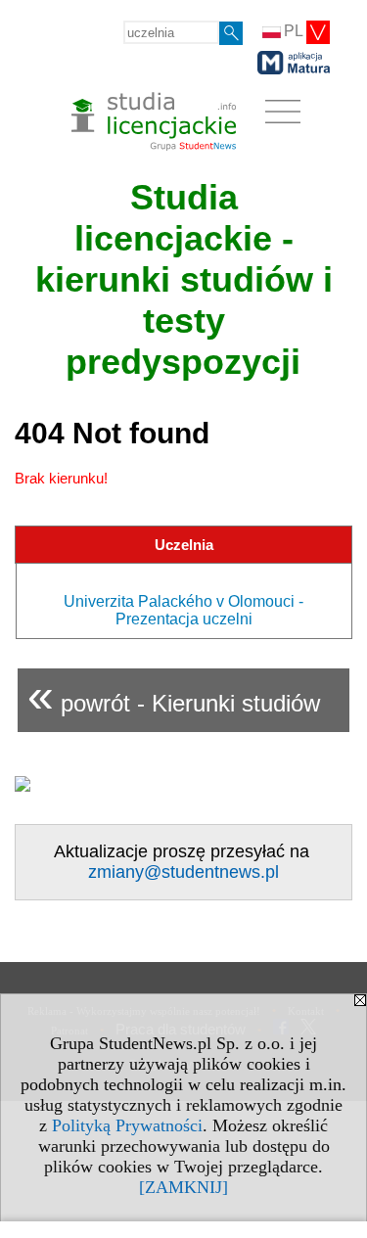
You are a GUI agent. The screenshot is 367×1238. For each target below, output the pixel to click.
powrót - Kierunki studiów (173, 695)
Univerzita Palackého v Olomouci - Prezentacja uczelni (183, 610)
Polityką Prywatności (127, 1125)
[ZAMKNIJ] (183, 1187)
